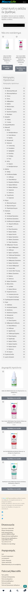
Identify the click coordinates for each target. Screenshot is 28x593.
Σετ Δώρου (10, 352)
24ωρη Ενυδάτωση (13, 224)
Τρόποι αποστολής (6, 562)
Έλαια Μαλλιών (13, 179)
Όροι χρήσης (5, 575)
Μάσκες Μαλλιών (13, 187)
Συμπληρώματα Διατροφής (12, 299)
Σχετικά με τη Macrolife (8, 528)
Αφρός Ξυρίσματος (13, 252)
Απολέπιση (9, 310)
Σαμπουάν (11, 190)
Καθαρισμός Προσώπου (15, 260)
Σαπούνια (11, 192)
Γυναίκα (9, 122)
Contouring (11, 145)
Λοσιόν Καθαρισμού (14, 265)
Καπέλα (9, 104)
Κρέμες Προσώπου (13, 237)
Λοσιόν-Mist (12, 268)
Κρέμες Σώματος (13, 344)
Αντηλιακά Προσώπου (12, 216)
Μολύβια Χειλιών (13, 166)
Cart (3, 554)
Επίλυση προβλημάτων (8, 581)
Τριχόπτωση (10, 195)
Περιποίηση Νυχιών (12, 208)
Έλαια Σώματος (12, 320)
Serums (10, 226)
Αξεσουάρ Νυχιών (11, 203)
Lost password (5, 558)
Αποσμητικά (10, 315)
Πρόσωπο (9, 143)
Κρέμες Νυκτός (12, 234)
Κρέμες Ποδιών (13, 341)
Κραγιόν (11, 164)
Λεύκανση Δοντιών (13, 294)
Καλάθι (23, 589)
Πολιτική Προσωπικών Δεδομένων (11, 585)
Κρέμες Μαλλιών (13, 185)
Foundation (11, 148)
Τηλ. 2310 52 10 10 (6, 542)
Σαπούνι (11, 276)
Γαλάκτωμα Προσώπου (14, 255)
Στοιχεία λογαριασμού (7, 556)
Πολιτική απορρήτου (7, 579)
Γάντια (8, 96)
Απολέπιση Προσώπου (12, 218)
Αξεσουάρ (7, 88)
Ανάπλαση (9, 305)
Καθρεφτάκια (10, 101)
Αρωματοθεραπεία (9, 124)
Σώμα (6, 302)
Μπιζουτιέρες (10, 106)
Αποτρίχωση (10, 318)
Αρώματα (7, 117)
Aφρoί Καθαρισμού (13, 247)
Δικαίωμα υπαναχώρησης (8, 577)
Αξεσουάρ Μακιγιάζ (12, 91)
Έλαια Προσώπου (13, 229)
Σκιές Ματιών (12, 135)
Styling (8, 171)
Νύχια (6, 200)
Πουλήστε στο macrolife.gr (8, 544)
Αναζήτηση (17, 590)
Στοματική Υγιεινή (11, 291)
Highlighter (11, 151)
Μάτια (8, 130)
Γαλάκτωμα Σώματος (14, 333)
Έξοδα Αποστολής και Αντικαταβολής (11, 564)
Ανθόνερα (11, 177)
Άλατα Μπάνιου (13, 325)
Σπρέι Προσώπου (13, 242)
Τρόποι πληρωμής (6, 560)
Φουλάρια (9, 114)
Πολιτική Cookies (6, 583)
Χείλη (8, 161)
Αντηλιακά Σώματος (12, 307)
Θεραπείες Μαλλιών (14, 182)
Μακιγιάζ (7, 127)
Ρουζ (10, 158)
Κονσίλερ (11, 153)
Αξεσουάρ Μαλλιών (12, 93)
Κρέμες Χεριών (12, 346)
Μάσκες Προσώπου (14, 239)
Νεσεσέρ (9, 109)
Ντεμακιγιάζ (10, 140)
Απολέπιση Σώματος (12, 312)
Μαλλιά (7, 169)
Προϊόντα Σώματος (12, 111)
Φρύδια (11, 138)
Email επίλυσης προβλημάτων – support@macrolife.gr (10, 538)
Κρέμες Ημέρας (12, 231)
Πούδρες (11, 156)
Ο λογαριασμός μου (10, 590)
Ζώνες (8, 98)
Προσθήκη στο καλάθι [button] (7, 67)
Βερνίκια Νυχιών (11, 205)
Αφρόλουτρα (12, 331)
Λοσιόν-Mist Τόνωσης (14, 271)
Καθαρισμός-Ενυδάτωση (13, 323)
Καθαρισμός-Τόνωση (12, 245)
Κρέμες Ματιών (13, 289)
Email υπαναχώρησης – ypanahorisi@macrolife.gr (8, 533)
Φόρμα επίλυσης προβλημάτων (10, 536)
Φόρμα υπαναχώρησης (7, 530)
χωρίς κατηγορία (9, 357)
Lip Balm (11, 286)
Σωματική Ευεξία (9, 354)
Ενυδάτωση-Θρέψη (12, 174)
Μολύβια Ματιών (13, 132)
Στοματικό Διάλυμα (14, 297)
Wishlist (3, 590)
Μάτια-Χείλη (10, 284)
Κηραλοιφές (12, 338)
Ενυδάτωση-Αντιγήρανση (13, 221)
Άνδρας (9, 119)
